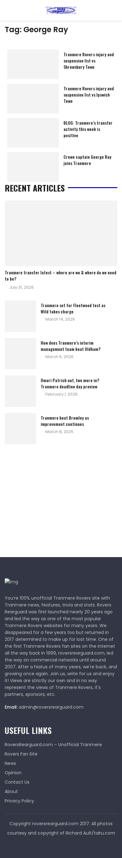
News (10, 763)
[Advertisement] (52, 502)
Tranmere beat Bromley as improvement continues (65, 420)
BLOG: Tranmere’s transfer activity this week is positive (88, 128)
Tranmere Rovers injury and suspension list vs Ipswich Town (89, 94)
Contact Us (17, 782)
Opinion (13, 773)
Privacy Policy (19, 801)
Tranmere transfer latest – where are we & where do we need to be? (60, 275)
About (11, 791)
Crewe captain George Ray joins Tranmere (87, 159)
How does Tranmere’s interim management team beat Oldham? (70, 345)
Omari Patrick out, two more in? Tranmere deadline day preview (70, 383)
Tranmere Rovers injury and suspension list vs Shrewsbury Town (89, 60)
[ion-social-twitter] (61, 845)
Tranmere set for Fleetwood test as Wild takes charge (73, 308)
